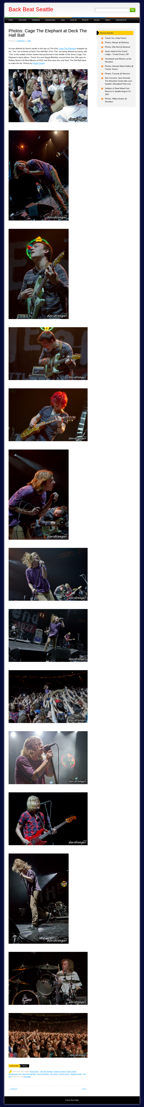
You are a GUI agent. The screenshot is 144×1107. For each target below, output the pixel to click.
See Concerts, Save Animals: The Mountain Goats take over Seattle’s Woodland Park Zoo (118, 81)
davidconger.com (15, 1074)
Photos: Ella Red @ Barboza (117, 47)
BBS (29, 41)
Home (11, 20)
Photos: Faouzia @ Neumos (117, 73)
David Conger (39, 63)
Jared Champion (43, 1074)
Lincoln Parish (64, 1074)
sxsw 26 (73, 20)
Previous (13, 1089)
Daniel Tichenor (60, 1071)
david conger (71, 1071)
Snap (63, 20)
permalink (27, 1076)
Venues (97, 20)
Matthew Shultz (76, 1074)
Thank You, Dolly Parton (115, 38)
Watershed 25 (121, 20)
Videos (107, 20)
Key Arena (54, 1074)
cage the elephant (46, 1071)
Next (85, 1089)
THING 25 (85, 20)
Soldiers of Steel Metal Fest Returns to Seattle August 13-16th (118, 91)
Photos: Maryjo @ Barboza (117, 42)
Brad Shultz (34, 1071)
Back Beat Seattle (31, 9)
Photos (24, 1066)
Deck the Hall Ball (29, 1074)
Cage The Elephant (67, 48)
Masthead (36, 20)
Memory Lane (50, 20)
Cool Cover (22, 20)
